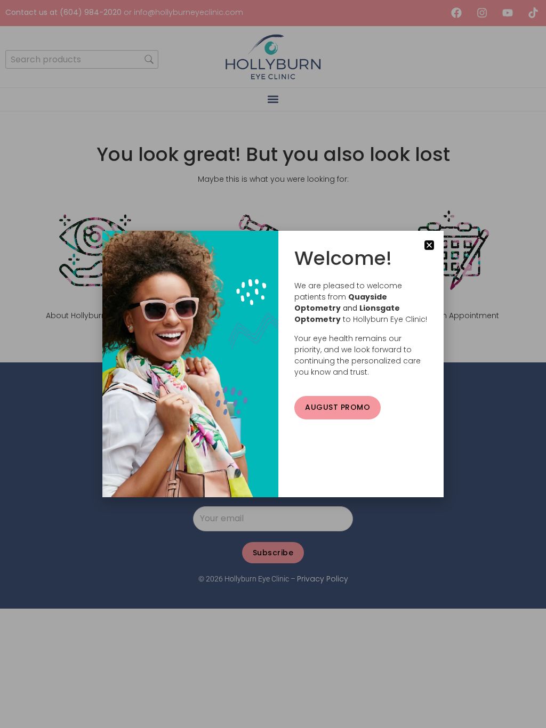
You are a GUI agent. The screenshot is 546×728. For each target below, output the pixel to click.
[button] (429, 245)
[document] (273, 364)
